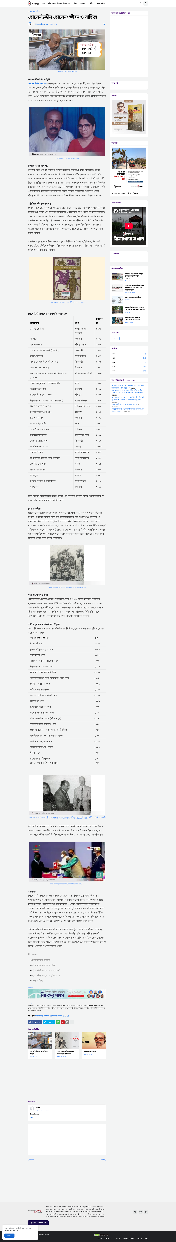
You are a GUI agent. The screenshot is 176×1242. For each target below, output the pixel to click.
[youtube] (141, 1212)
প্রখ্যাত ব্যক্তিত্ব (36, 11)
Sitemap (139, 1238)
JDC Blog (115, 338)
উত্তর (31, 1117)
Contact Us (108, 1238)
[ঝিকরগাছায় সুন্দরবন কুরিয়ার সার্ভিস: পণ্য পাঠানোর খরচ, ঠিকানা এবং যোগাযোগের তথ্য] (117, 288)
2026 (129, 354)
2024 (129, 362)
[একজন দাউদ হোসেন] (94, 1040)
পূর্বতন (103, 1160)
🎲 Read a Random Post (38, 1223)
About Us (117, 1238)
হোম (29, 11)
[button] (140, 3)
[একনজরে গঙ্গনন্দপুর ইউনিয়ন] (117, 300)
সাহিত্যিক (46, 1016)
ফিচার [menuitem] (75, 3)
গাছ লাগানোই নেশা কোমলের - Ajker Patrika (124, 404)
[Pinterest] (63, 1022)
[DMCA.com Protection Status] (101, 1236)
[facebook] (135, 1212)
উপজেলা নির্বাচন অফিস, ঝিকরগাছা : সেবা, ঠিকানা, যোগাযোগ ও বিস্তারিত (135, 309)
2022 (129, 371)
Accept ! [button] (9, 1236)
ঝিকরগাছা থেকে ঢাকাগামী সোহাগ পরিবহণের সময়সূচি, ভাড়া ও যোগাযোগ (134, 276)
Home (99, 1238)
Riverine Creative (43, 1235)
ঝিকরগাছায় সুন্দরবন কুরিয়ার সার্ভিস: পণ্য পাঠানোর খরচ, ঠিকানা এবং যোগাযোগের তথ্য (134, 288)
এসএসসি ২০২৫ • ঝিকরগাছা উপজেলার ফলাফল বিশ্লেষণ (132, 319)
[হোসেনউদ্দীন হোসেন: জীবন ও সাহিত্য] (40, 1040)
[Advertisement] (67, 1080)
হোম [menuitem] (43, 3)
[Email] (67, 1022)
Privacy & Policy (128, 1238)
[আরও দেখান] (72, 1022)
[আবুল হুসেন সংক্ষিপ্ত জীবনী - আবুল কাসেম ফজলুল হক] (67, 1040)
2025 (129, 358)
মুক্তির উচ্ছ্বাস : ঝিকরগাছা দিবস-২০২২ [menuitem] (59, 3)
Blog (146, 1238)
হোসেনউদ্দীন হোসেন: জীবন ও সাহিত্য (39, 1052)
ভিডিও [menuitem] (92, 3)
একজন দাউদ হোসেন (90, 1051)
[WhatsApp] (58, 1022)
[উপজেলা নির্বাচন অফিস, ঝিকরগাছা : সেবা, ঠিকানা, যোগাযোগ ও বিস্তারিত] (117, 310)
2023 (129, 367)
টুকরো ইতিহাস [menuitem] (101, 3)
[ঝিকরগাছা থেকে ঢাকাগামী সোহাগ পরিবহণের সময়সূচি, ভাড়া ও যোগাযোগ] (117, 277)
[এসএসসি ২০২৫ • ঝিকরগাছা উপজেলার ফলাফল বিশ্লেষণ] (117, 320)
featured (66, 1016)
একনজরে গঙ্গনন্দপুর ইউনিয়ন (133, 297)
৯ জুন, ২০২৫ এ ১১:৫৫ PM (42, 1110)
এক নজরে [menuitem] (83, 3)
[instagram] (146, 1212)
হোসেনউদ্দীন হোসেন (37, 83)
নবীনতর (31, 1160)
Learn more (16, 1230)
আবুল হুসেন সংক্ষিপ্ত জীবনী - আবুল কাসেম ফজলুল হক (65, 1052)
